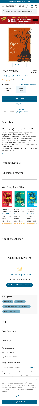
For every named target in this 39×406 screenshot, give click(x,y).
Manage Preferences (19, 396)
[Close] (36, 380)
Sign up (33, 367)
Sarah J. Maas (6, 214)
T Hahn (7, 76)
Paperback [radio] (8, 89)
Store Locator (10, 348)
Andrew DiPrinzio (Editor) (21, 76)
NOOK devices (24, 110)
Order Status (9, 352)
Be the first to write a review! (19, 285)
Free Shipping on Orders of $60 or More (19, 1)
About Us (6, 340)
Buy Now (19, 104)
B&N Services (9, 331)
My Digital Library (21, 112)
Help (4, 321)
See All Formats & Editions (27, 84)
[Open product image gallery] (19, 44)
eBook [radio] (21, 89)
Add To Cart (19, 98)
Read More (5, 154)
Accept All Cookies (19, 402)
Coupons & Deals (11, 357)
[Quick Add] (10, 204)
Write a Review (21, 80)
